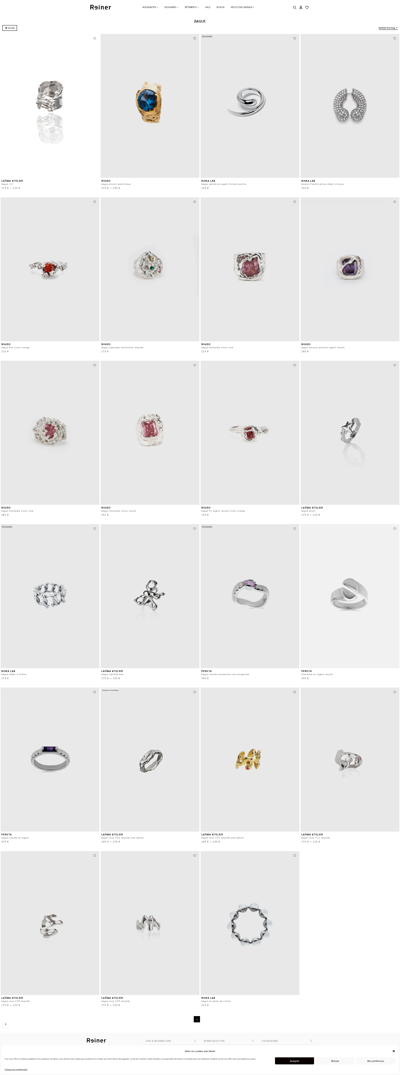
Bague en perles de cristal (216, 1001)
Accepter (294, 1060)
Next (5, 1025)
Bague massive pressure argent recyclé (323, 347)
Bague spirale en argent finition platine (223, 183)
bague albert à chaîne (14, 674)
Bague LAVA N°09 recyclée (115, 1001)
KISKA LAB (208, 180)
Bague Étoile (308, 510)
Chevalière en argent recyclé (317, 674)
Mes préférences (375, 1060)
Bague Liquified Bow (112, 674)
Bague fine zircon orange (15, 347)
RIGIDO (106, 180)
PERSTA (206, 671)
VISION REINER (270, 1040)
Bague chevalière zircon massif (118, 510)
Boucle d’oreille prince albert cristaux (322, 183)
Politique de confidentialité (16, 1069)
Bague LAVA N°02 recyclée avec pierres (122, 837)
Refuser (335, 1060)
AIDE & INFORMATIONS (158, 1040)
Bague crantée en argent (15, 837)
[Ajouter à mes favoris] (95, 38)
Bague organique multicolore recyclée (122, 347)
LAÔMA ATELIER (12, 180)
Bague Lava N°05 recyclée (15, 1001)
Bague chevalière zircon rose (217, 347)
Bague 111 (7, 183)
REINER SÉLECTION (214, 1040)
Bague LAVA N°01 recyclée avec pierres (222, 837)
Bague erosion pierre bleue (116, 183)
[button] (393, 1051)
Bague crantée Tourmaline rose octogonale (225, 674)
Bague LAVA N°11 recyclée (315, 837)
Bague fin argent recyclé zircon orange (223, 510)
